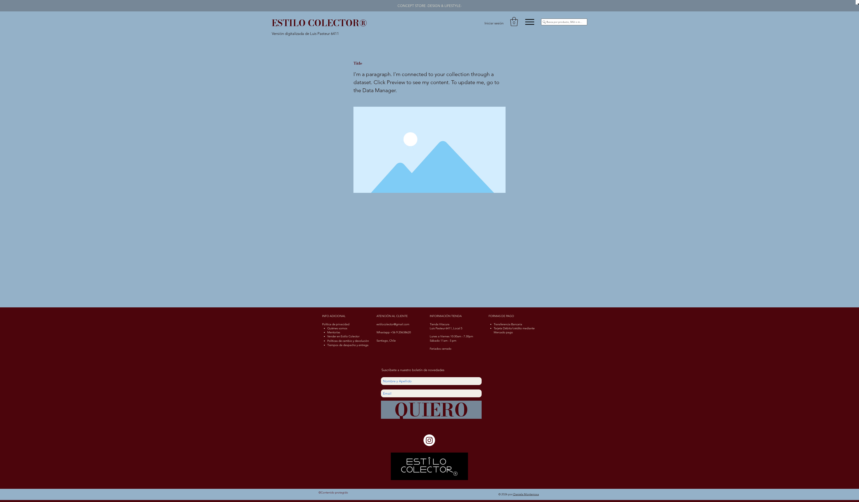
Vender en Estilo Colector (343, 336)
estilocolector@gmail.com (392, 324)
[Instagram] (429, 440)
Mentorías (333, 332)
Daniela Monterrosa (526, 494)
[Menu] (529, 22)
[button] (514, 21)
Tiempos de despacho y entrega (347, 345)
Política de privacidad (335, 324)
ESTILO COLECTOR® (319, 23)
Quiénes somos (337, 328)
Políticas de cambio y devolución (348, 340)
